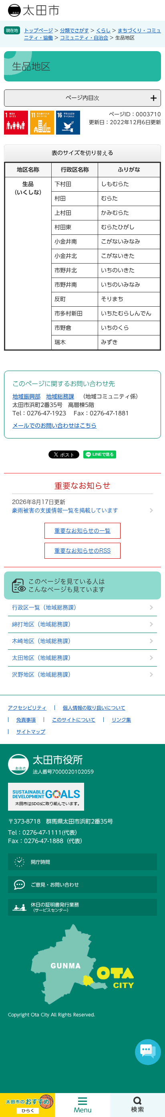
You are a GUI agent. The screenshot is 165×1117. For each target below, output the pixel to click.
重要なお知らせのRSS (82, 551)
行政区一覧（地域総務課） (45, 607)
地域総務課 (60, 396)
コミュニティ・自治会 (84, 37)
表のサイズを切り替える (82, 153)
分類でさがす (74, 30)
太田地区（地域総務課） (43, 658)
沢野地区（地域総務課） (43, 674)
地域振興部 (26, 396)
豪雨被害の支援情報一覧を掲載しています (65, 510)
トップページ (38, 30)
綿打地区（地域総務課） (43, 624)
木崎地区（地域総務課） (43, 641)
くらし (103, 30)
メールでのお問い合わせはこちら (54, 426)
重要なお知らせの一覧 (82, 531)
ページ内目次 (82, 98)
